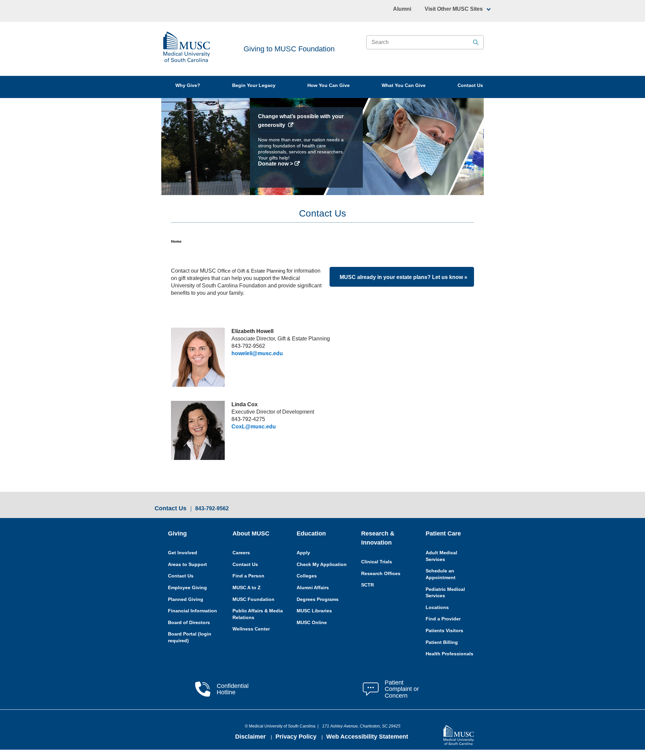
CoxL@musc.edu (253, 426)
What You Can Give (404, 85)
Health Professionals (449, 653)
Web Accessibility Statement (367, 736)
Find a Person (248, 575)
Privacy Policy (296, 736)
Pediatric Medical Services (445, 593)
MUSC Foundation (253, 599)
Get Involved (182, 552)
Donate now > (186, 164)
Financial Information (192, 610)
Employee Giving (187, 587)
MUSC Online (312, 622)
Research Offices (380, 573)
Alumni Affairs (313, 587)
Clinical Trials (376, 561)
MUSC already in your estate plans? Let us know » (403, 277)
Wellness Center (251, 628)
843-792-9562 (212, 508)
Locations (437, 607)
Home (176, 241)
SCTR (367, 585)
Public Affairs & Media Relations (257, 614)
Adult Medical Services (441, 556)
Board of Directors (189, 622)
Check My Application (322, 564)
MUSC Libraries (314, 610)
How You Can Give (328, 85)
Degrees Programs (318, 599)
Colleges (307, 575)
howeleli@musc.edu (257, 353)
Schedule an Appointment (441, 574)
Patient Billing (442, 642)
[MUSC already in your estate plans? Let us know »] (338, 277)
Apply (303, 552)
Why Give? (187, 85)
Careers (241, 552)
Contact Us (470, 85)
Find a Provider (443, 618)
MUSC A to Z (246, 587)
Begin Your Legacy (253, 85)
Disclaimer (251, 736)
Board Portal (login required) (189, 637)
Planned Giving (185, 599)
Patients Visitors (444, 630)
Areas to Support (187, 564)
